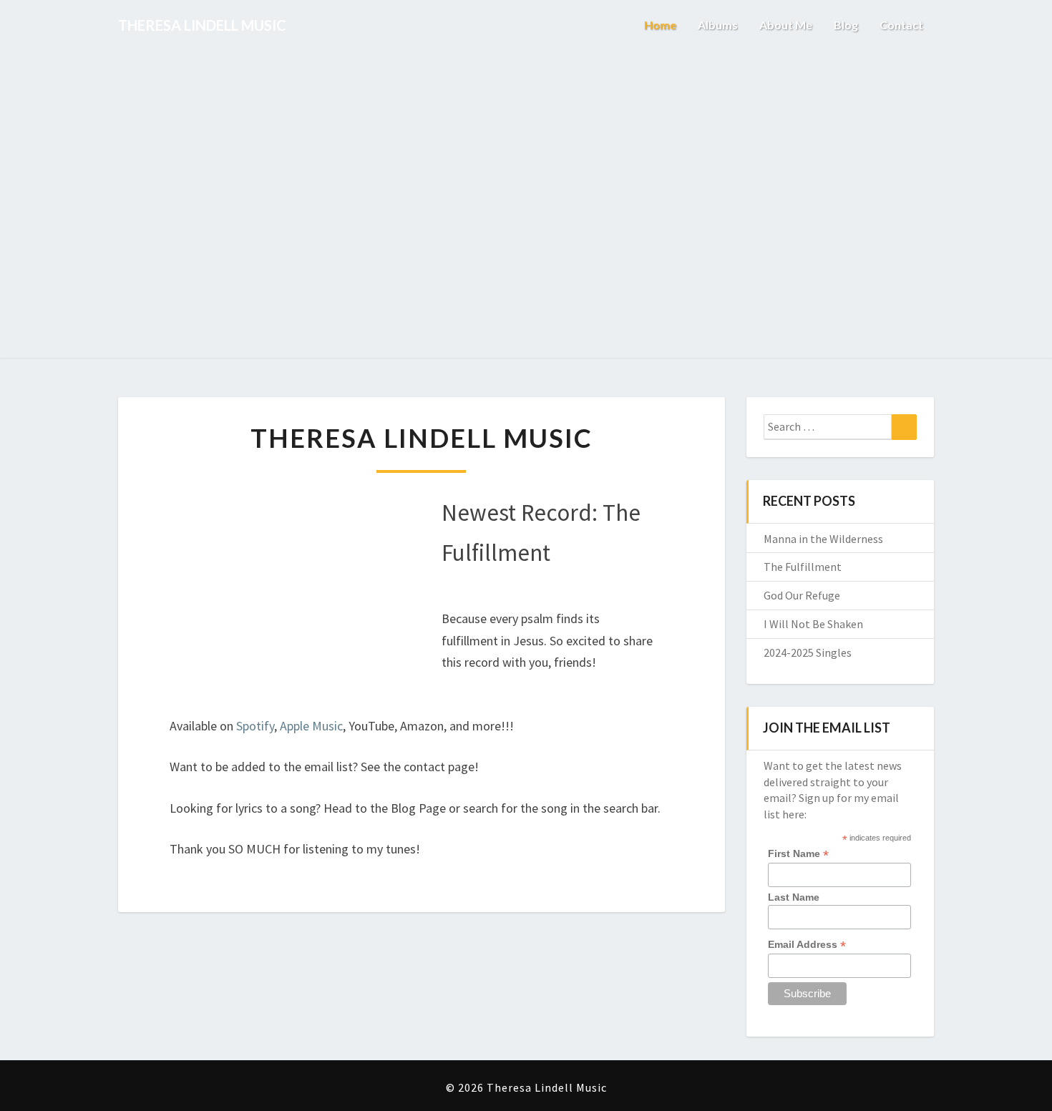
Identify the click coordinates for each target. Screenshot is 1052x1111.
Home (660, 24)
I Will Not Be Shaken (813, 624)
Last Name (793, 897)
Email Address (807, 944)
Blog (846, 24)
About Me (785, 24)
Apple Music (311, 726)
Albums (718, 24)
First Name (798, 854)
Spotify (255, 726)
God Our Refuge (802, 595)
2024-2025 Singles (808, 652)
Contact (901, 24)
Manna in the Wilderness (823, 539)
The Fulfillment (803, 566)
